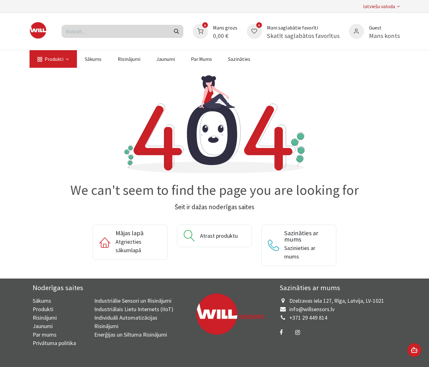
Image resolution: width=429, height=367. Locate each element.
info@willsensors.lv (311, 309)
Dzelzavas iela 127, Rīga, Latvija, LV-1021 (336, 300)
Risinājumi (45, 317)
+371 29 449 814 (308, 317)
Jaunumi (43, 326)
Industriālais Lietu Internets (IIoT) (133, 309)
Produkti (43, 309)
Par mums (45, 334)
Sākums (42, 300)
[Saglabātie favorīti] (254, 31)
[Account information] (356, 31)
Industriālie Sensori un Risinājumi (132, 300)
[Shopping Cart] (200, 31)
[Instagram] (297, 332)
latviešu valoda (379, 6)
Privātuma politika (54, 343)
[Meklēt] (176, 31)
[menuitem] (53, 59)
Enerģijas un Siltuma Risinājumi (130, 334)
